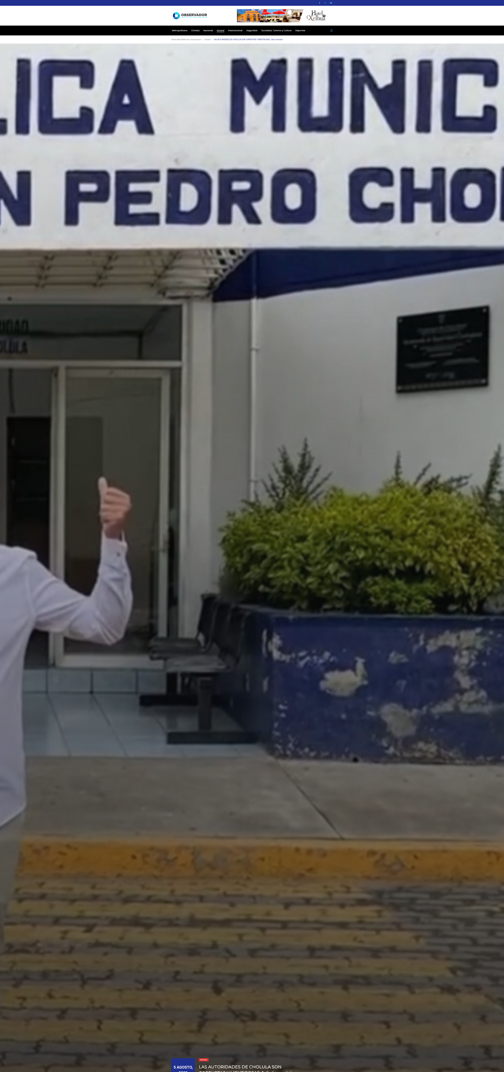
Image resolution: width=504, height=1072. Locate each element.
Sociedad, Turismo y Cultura (276, 30)
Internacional (235, 30)
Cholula (195, 30)
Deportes (300, 30)
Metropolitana (179, 30)
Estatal (220, 30)
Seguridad (251, 30)
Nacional (208, 30)
